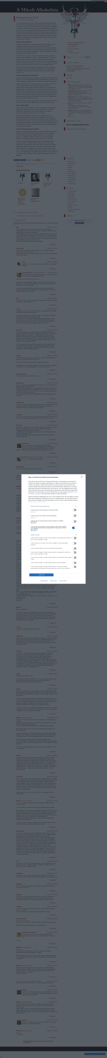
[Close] (82, 477)
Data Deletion (44, 580)
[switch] (74, 510)
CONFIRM (41, 575)
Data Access (53, 580)
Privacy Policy (63, 580)
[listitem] (53, 506)
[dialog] (53, 529)
